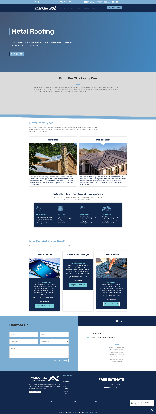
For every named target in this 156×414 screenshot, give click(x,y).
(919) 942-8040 (67, 2)
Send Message (60, 360)
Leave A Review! (111, 304)
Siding (66, 388)
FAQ (65, 396)
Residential (68, 381)
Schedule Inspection (44, 306)
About (79, 8)
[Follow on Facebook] (35, 2)
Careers (67, 393)
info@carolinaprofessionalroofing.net (102, 2)
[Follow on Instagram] (38, 2)
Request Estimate (78, 285)
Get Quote (17, 54)
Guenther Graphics (91, 412)
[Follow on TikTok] (41, 2)
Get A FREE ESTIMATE (114, 7)
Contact (87, 8)
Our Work (63, 8)
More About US (35, 392)
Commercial (68, 384)
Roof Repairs (68, 379)
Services (70, 8)
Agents (94, 8)
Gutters (67, 386)
